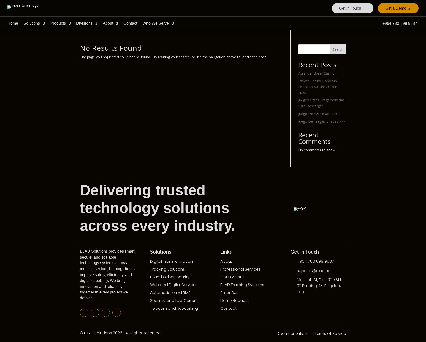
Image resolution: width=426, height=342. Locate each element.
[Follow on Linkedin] (106, 313)
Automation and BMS (170, 292)
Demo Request (234, 300)
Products (58, 23)
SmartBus (229, 292)
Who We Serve (155, 23)
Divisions (84, 23)
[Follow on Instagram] (116, 313)
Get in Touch (350, 8)
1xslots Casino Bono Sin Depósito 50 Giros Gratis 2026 (317, 87)
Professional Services (240, 269)
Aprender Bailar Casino (316, 73)
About (108, 23)
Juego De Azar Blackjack (317, 113)
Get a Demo (395, 8)
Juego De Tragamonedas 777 (321, 121)
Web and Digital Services (173, 285)
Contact (130, 23)
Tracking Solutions (167, 269)
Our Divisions (232, 277)
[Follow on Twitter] (95, 313)
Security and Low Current (174, 300)
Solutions (31, 23)
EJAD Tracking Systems (242, 285)
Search (338, 49)
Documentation (292, 333)
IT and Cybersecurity (170, 277)
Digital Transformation (171, 261)
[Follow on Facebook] (84, 313)
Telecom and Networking (174, 308)
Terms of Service (330, 333)
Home (12, 23)
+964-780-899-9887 (399, 23)
